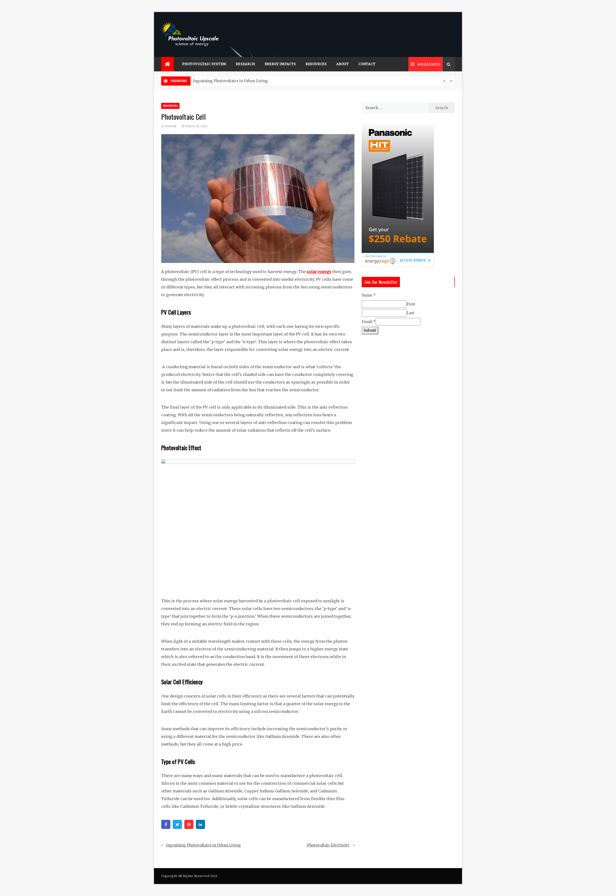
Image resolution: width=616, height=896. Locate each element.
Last (411, 313)
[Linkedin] (200, 824)
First (411, 304)
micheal (170, 126)
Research (245, 64)
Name (369, 295)
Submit (370, 330)
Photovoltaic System (204, 64)
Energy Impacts (280, 64)
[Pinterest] (188, 824)
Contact (367, 64)
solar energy (319, 271)
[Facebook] (165, 824)
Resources (316, 64)
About (342, 64)
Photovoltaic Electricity (328, 845)
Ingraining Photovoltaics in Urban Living (230, 81)
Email (369, 321)
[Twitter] (177, 824)
